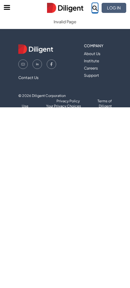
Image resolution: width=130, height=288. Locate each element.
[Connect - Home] (65, 8)
